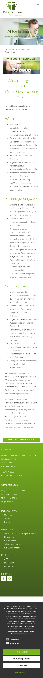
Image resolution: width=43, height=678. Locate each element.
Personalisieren (21, 672)
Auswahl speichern (21, 659)
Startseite (8, 49)
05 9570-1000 (8, 472)
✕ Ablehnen (21, 666)
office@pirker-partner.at (12, 475)
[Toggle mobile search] (34, 5)
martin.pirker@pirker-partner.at (19, 427)
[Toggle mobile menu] (38, 5)
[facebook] (3, 578)
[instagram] (9, 578)
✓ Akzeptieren (21, 652)
